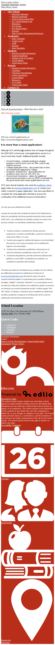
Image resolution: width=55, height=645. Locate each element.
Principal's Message (20, 14)
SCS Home (16, 26)
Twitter (8, 100)
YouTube (8, 104)
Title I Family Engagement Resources (27, 33)
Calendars (16, 70)
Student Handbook (20, 56)
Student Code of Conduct (22, 58)
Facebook (8, 96)
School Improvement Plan (23, 19)
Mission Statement (19, 17)
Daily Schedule (18, 38)
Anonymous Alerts (20, 63)
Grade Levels (17, 41)
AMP (14, 43)
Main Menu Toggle (9, 7)
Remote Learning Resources (24, 53)
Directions (16, 24)
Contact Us (11, 325)
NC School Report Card (22, 21)
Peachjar (15, 31)
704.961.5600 (7, 314)
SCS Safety (16, 82)
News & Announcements (11, 109)
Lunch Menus (17, 60)
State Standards (18, 48)
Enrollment (11, 327)
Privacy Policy (18, 344)
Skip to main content (9, 2)
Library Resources (19, 75)
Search (8, 93)
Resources (16, 80)
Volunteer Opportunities (22, 73)
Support (15, 46)
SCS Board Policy (19, 29)
